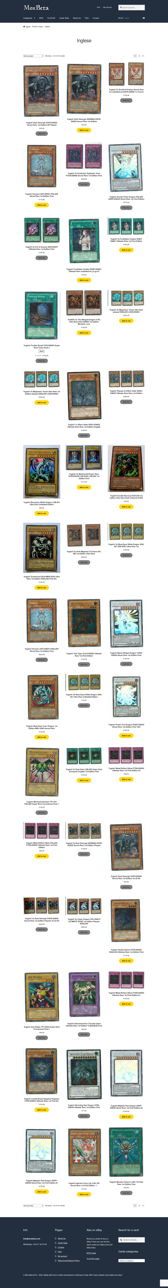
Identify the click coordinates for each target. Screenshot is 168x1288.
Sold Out (41, 133)
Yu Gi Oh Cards (93, 1258)
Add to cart (84, 130)
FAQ (87, 18)
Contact (96, 18)
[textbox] (132, 1260)
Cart (98, 7)
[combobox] (131, 1260)
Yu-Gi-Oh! (51, 18)
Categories (27, 18)
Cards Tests (64, 18)
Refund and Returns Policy (69, 1260)
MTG (41, 18)
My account (107, 7)
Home (28, 26)
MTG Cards (91, 1253)
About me (77, 18)
